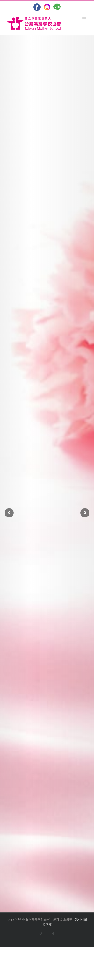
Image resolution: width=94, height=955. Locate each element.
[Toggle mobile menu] (84, 18)
